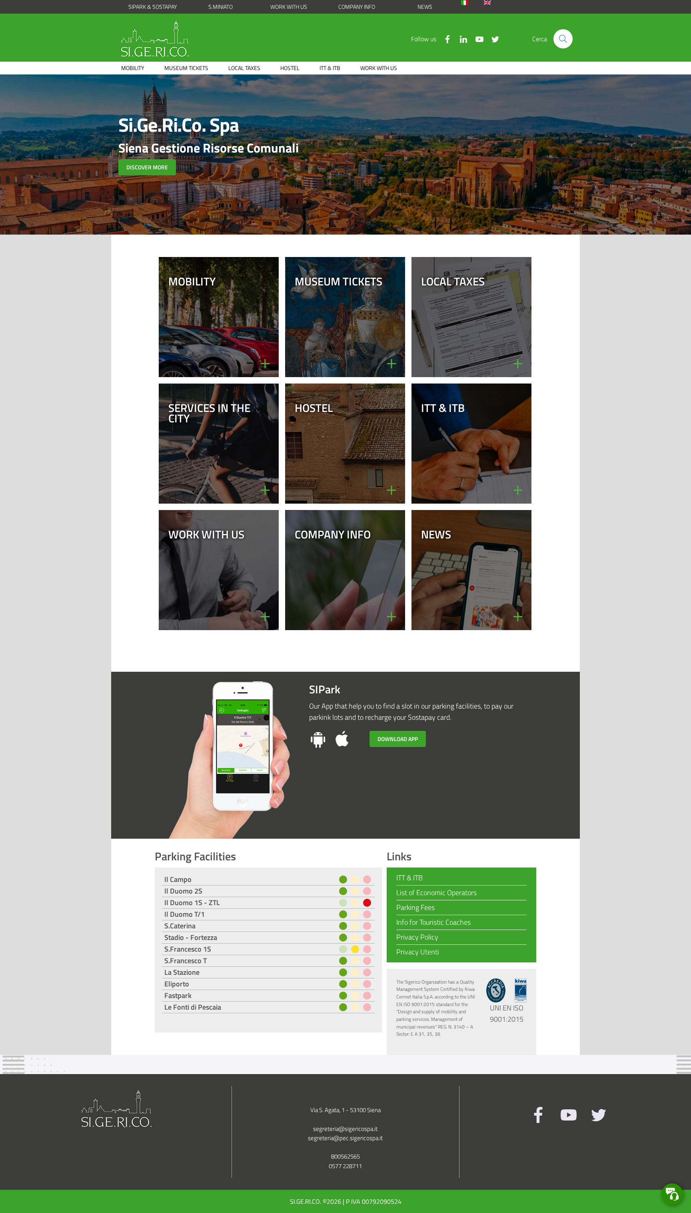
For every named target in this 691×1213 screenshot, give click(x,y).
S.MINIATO (220, 6)
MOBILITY (132, 68)
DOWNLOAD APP (397, 739)
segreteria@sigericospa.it (345, 1128)
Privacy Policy (417, 937)
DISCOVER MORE (147, 167)
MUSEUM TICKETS (186, 68)
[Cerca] (563, 38)
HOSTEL (290, 68)
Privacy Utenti (417, 951)
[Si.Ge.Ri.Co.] (158, 39)
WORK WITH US (288, 6)
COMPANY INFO (356, 6)
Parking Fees (415, 907)
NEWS (424, 6)
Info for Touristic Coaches (433, 922)
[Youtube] (476, 38)
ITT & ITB (330, 68)
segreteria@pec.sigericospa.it (345, 1138)
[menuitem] (470, 2)
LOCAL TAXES (244, 68)
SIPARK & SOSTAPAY (152, 6)
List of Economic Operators (436, 892)
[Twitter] (492, 38)
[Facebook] (444, 38)
